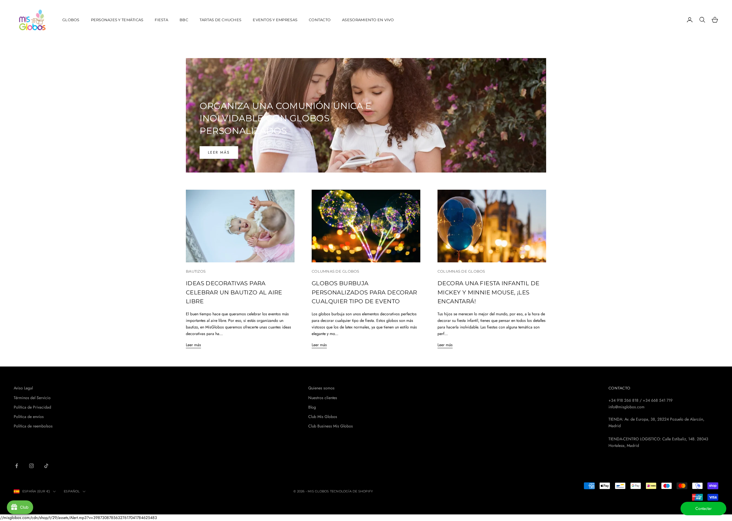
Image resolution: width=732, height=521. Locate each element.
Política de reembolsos (33, 426)
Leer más (219, 152)
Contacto (320, 19)
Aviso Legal (23, 388)
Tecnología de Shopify (351, 491)
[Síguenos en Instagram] (31, 466)
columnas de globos (335, 271)
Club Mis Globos (322, 416)
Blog (312, 407)
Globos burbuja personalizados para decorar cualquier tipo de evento (364, 292)
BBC (184, 19)
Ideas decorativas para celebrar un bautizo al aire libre (234, 292)
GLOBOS (70, 19)
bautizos (196, 271)
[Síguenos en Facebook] (16, 466)
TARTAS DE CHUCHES (221, 19)
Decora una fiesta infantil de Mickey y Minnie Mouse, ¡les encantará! (488, 292)
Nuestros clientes (322, 398)
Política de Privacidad (32, 407)
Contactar (703, 508)
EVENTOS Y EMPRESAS (275, 19)
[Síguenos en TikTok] (46, 466)
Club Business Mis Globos (330, 426)
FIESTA (161, 19)
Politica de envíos (29, 416)
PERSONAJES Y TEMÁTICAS (117, 19)
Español (72, 491)
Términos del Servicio (32, 398)
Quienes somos (321, 388)
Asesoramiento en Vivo (368, 19)
